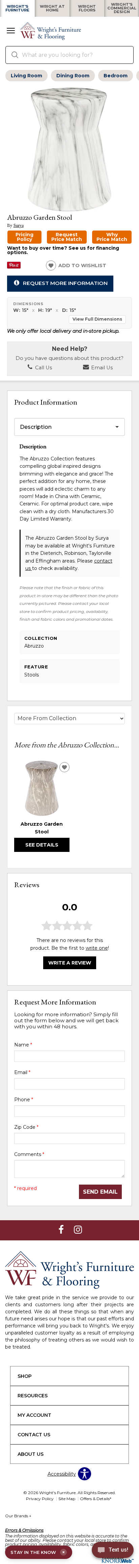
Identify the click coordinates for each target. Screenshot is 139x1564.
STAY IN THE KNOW (37, 1552)
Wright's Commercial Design (121, 8)
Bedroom (116, 76)
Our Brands (18, 1515)
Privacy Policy (40, 1498)
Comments (29, 1154)
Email (22, 1072)
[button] (10, 31)
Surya (18, 225)
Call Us (43, 368)
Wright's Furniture (17, 8)
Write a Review (69, 963)
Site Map (66, 1498)
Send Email (100, 1192)
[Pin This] (14, 267)
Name (23, 1045)
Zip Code (26, 1127)
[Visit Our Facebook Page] (62, 1230)
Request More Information (65, 283)
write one (97, 948)
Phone (23, 1100)
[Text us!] (112, 1551)
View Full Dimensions (97, 319)
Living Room (26, 76)
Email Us (101, 368)
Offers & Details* (95, 1498)
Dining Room (72, 76)
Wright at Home (52, 8)
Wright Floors (87, 8)
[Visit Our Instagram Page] (78, 1230)
